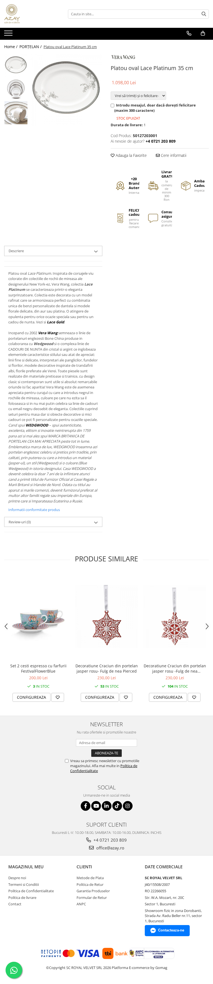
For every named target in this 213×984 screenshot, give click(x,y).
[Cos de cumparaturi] (203, 33)
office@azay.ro (109, 848)
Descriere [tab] (16, 250)
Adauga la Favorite (131, 155)
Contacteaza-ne (171, 930)
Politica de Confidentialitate (31, 890)
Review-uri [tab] (20, 521)
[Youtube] (96, 806)
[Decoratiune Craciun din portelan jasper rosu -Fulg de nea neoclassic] (174, 616)
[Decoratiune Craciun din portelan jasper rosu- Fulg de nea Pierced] (106, 616)
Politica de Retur (90, 884)
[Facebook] (85, 806)
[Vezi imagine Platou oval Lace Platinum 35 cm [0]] (15, 65)
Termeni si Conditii (23, 884)
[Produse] (9, 35)
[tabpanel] (66, 90)
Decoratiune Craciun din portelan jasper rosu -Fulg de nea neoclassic (175, 668)
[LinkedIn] (106, 806)
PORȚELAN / (31, 46)
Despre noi (17, 877)
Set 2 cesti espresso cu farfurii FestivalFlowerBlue (38, 668)
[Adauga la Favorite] (57, 697)
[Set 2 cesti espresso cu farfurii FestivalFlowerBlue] (38, 616)
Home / (11, 46)
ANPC (81, 903)
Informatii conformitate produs (34, 509)
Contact (14, 903)
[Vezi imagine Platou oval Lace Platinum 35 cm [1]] (15, 89)
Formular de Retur (92, 897)
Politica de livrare (22, 897)
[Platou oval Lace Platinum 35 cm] (66, 90)
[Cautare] (204, 14)
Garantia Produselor (93, 890)
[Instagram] (128, 806)
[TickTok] (117, 806)
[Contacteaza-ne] (189, 33)
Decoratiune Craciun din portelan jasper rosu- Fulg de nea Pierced (106, 668)
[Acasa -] (32, 14)
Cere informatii (173, 155)
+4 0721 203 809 (109, 840)
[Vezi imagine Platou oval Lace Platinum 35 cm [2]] (15, 112)
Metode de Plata (90, 877)
